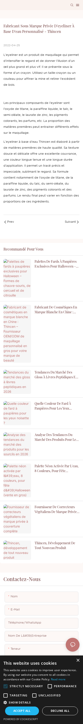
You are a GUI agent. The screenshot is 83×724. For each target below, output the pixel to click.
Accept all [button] (22, 711)
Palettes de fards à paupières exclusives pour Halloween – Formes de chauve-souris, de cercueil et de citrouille (56, 264)
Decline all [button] (60, 711)
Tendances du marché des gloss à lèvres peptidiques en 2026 (56, 374)
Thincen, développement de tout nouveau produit (55, 545)
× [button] (78, 660)
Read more (58, 679)
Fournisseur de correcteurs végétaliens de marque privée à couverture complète (57, 509)
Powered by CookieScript (20, 719)
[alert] (41, 690)
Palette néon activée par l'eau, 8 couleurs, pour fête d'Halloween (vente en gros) (57, 468)
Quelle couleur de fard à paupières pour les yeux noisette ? (53, 406)
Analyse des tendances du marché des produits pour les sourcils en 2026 (56, 437)
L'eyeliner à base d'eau (20, 142)
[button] (5, 686)
